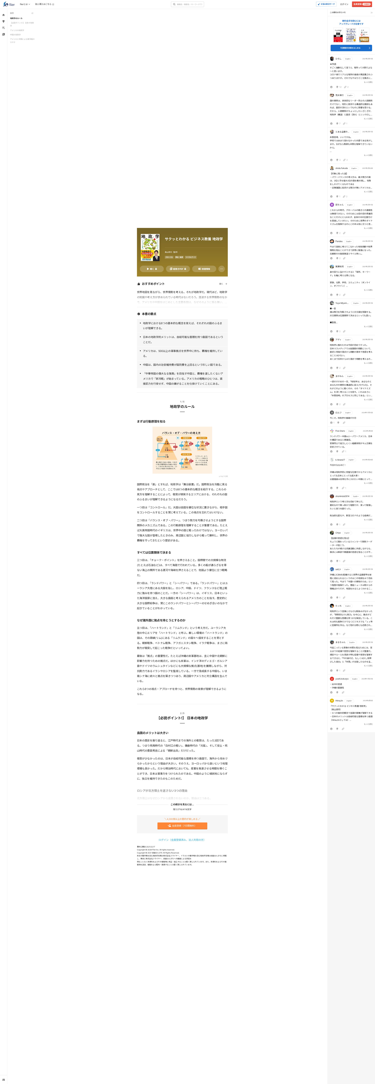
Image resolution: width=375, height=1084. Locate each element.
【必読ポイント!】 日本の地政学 (22, 24)
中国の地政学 (15, 35)
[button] (351, 73)
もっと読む (368, 82)
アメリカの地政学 (17, 30)
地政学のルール (16, 18)
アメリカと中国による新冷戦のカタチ (22, 40)
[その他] (221, 269)
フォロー (348, 59)
